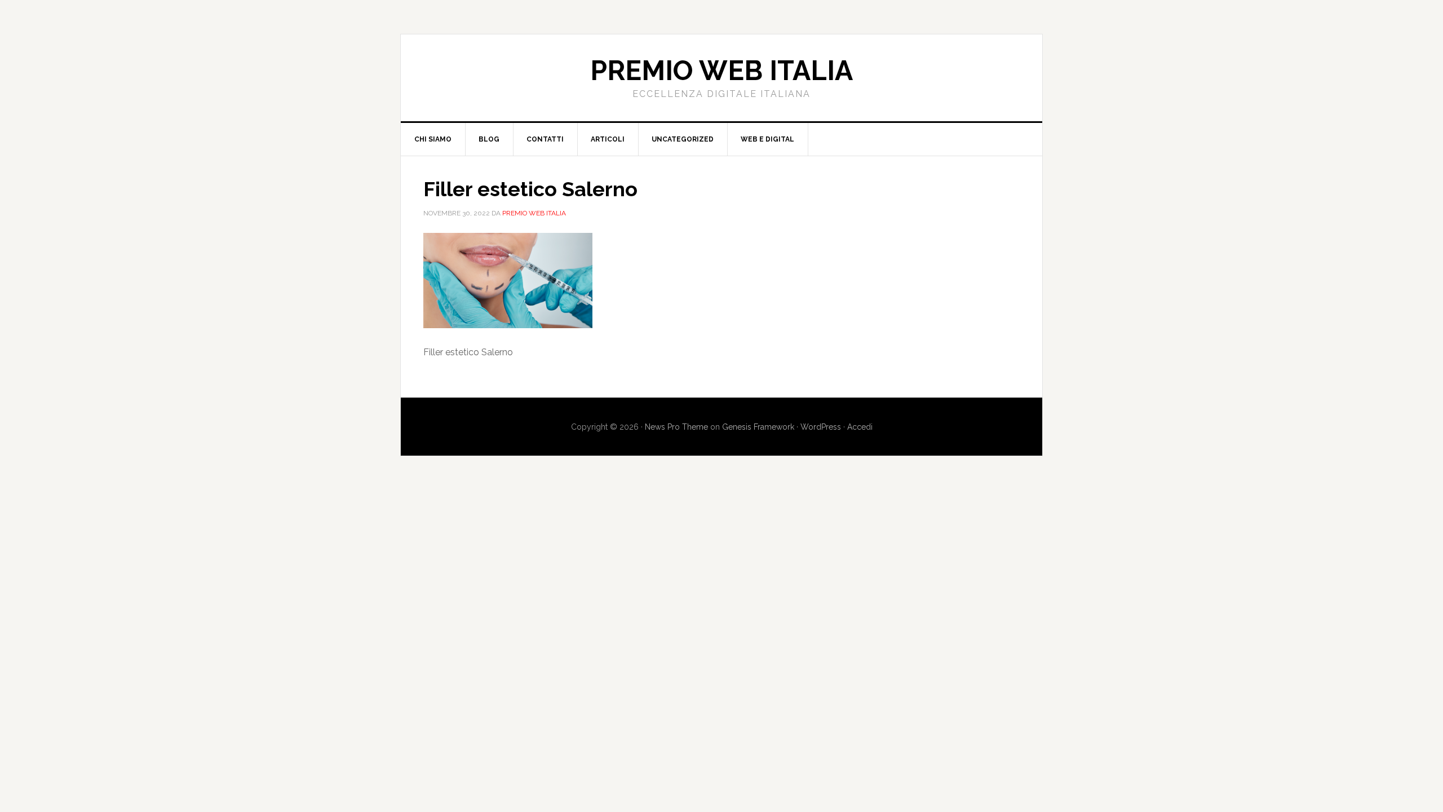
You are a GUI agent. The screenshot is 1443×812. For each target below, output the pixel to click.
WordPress (820, 426)
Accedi (860, 426)
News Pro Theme (676, 426)
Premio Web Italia (721, 70)
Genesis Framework (758, 426)
